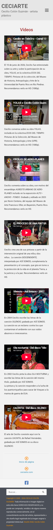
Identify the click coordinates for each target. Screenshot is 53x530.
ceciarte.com (26, 472)
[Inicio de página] (26, 458)
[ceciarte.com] (26, 468)
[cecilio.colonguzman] (26, 483)
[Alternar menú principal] (47, 10)
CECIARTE (14, 6)
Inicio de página (26, 462)
